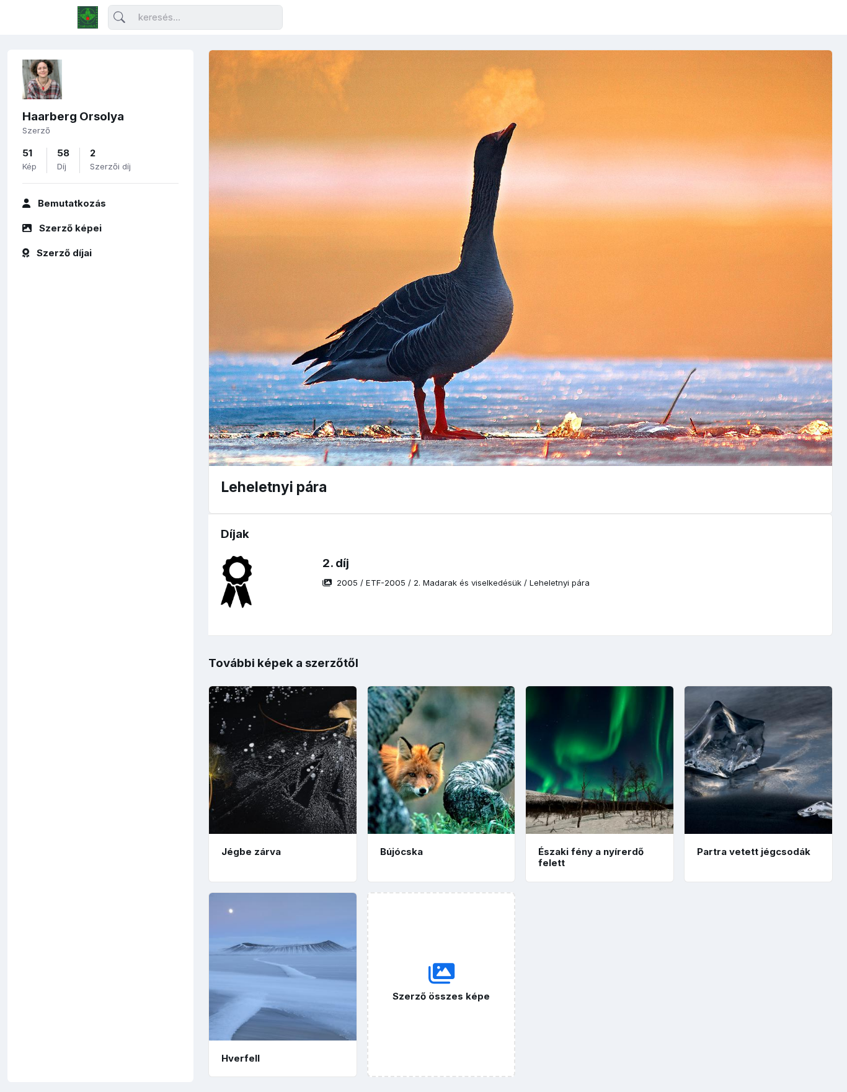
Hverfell (240, 1058)
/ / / (463, 583)
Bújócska (401, 851)
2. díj (335, 563)
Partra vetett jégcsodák (753, 851)
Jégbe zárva (251, 851)
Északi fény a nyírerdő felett (591, 857)
